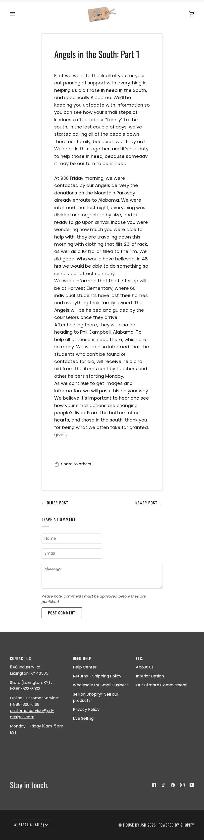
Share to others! (77, 464)
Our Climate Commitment (161, 685)
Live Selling (83, 718)
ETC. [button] (139, 658)
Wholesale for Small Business (101, 685)
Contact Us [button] (20, 658)
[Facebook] (154, 785)
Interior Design (150, 676)
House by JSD (134, 825)
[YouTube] (192, 785)
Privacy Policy (86, 709)
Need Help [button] (82, 658)
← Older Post (55, 502)
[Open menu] (17, 14)
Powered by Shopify (176, 825)
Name (48, 543)
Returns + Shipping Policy (97, 676)
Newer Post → (148, 502)
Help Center (85, 667)
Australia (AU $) (29, 824)
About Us (144, 667)
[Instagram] (182, 785)
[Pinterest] (173, 785)
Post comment (61, 612)
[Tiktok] (163, 785)
